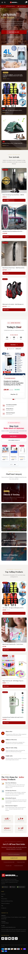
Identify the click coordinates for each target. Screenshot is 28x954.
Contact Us (3, 908)
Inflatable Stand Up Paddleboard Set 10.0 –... (13, 231)
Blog (2, 896)
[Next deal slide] (23, 376)
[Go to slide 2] (15, 399)
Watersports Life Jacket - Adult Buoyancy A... (13, 304)
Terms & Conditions (5, 903)
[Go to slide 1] (13, 399)
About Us (3, 894)
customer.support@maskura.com (8, 927)
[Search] (4, 2)
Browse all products (14, 37)
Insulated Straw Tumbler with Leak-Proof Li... (13, 717)
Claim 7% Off (14, 858)
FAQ (2, 905)
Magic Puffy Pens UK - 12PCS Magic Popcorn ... (13, 680)
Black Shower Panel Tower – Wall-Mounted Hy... (14, 267)
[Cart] (25, 2)
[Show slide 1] (14, 464)
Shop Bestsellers (14, 32)
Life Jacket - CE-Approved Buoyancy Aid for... (13, 607)
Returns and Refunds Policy (7, 901)
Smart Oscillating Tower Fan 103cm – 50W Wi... (13, 194)
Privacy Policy (4, 898)
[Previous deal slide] (4, 376)
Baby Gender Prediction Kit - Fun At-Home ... (13, 644)
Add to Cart (6, 200)
